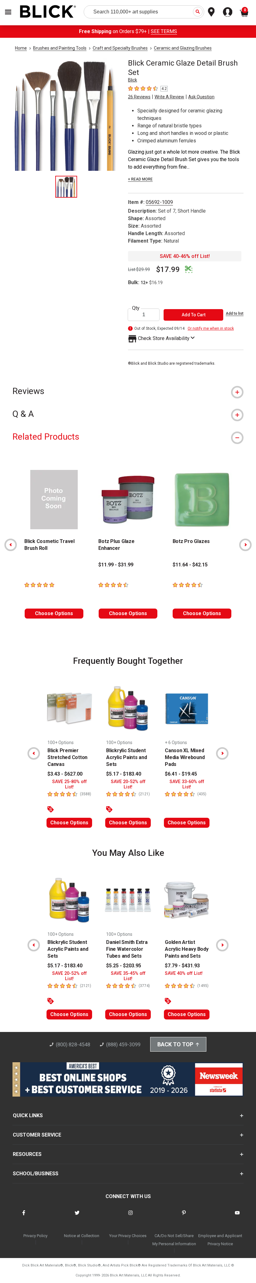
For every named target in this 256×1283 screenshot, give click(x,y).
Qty (136, 308)
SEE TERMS (164, 31)
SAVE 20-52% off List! (128, 784)
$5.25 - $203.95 (123, 966)
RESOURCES (27, 1154)
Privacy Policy (35, 1235)
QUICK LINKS (28, 1115)
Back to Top (175, 1044)
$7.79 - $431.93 (182, 966)
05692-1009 (159, 202)
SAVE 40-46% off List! (185, 256)
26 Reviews (139, 96)
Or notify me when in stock (211, 328)
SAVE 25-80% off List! (69, 784)
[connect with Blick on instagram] (130, 1217)
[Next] (245, 545)
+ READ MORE (140, 179)
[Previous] (10, 545)
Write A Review (169, 96)
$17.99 (168, 269)
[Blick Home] (48, 12)
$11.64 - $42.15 (190, 565)
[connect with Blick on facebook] (23, 1217)
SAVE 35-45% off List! (128, 976)
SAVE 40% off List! (184, 973)
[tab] (128, 391)
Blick (132, 79)
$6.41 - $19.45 (181, 774)
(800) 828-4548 (73, 1045)
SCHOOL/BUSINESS (35, 1174)
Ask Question (201, 96)
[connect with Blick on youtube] (237, 1217)
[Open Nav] (8, 12)
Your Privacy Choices (127, 1235)
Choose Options (54, 613)
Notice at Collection (81, 1235)
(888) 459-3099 (123, 1045)
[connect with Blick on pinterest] (184, 1217)
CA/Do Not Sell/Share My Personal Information (174, 1239)
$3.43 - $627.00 (64, 774)
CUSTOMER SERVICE (37, 1135)
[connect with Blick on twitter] (77, 1217)
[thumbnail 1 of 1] (66, 187)
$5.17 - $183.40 (123, 774)
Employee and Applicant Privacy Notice (220, 1239)
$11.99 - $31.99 (115, 565)
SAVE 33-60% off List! (187, 784)
